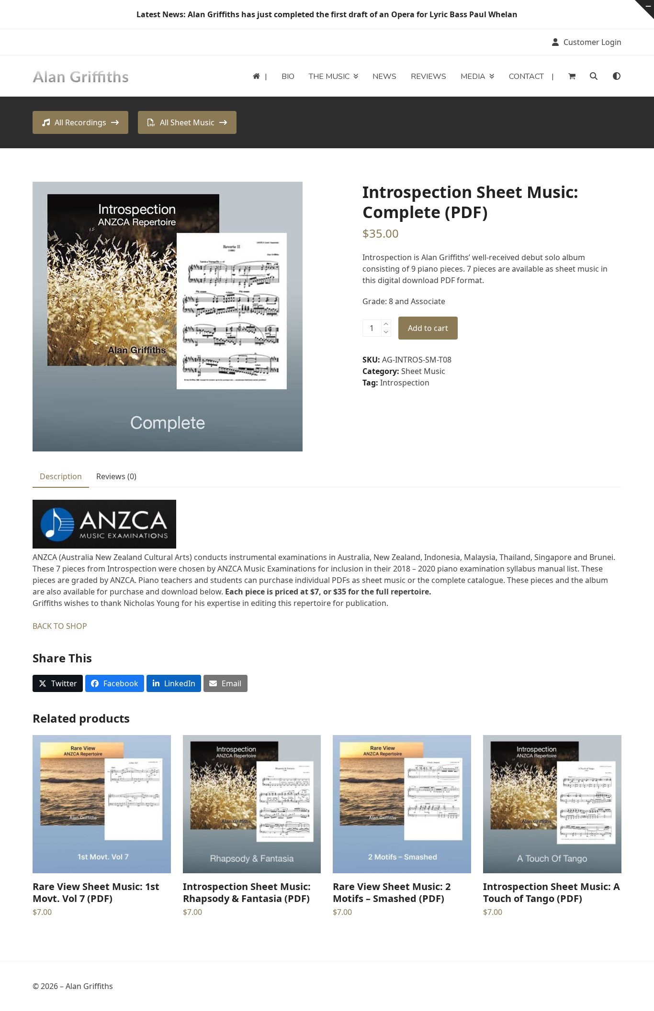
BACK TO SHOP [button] (60, 626)
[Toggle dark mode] (617, 76)
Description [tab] (61, 476)
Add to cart (428, 328)
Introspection (404, 382)
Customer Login (592, 42)
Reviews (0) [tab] (116, 476)
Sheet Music (423, 371)
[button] (572, 76)
